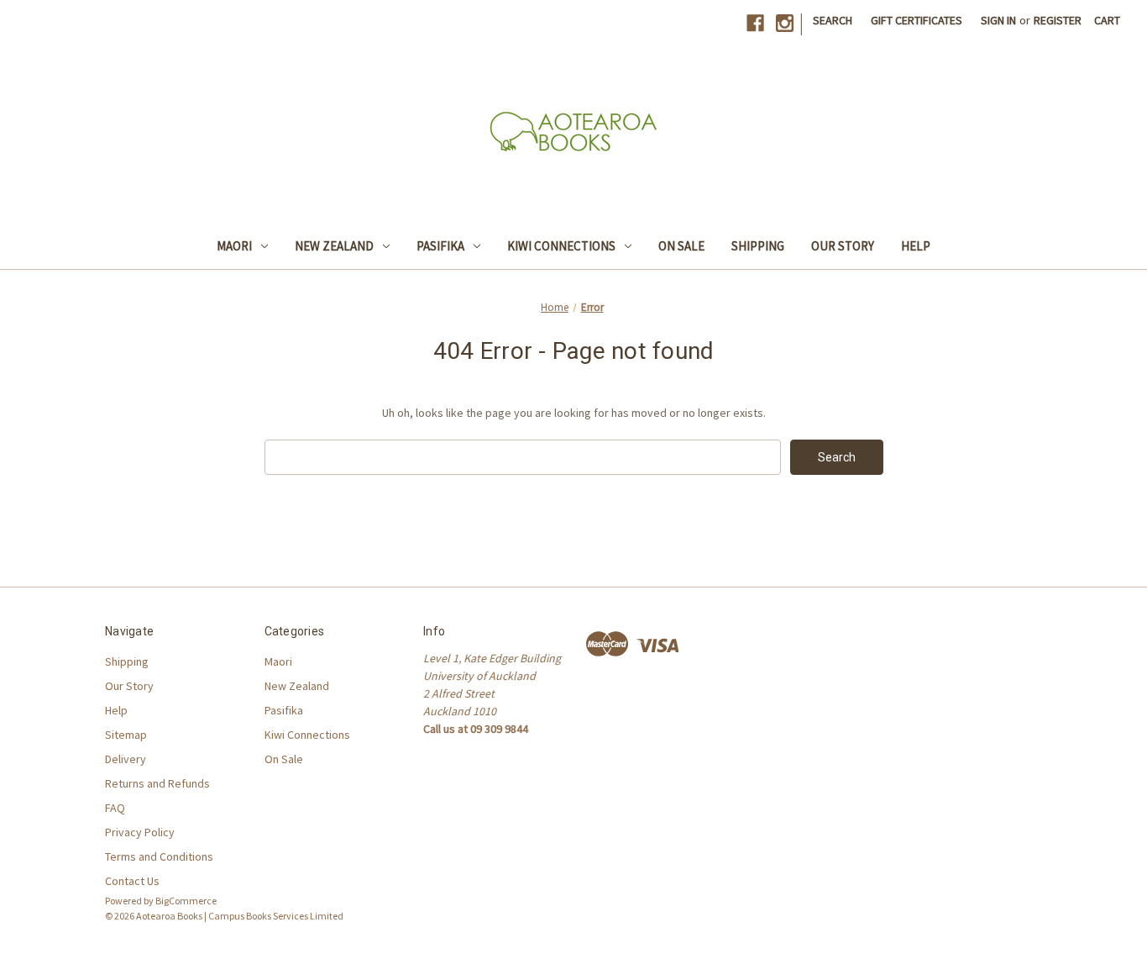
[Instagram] (784, 23)
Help (915, 246)
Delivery (125, 759)
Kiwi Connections (561, 246)
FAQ (115, 807)
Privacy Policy (140, 832)
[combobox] (522, 457)
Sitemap (126, 734)
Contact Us (132, 880)
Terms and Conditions (159, 856)
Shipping (757, 246)
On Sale (681, 246)
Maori (234, 246)
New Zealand (334, 246)
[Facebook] (755, 23)
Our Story (842, 246)
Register (1058, 20)
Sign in (998, 20)
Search (832, 20)
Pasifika (440, 246)
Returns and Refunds (157, 783)
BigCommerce (186, 900)
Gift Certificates (916, 20)
